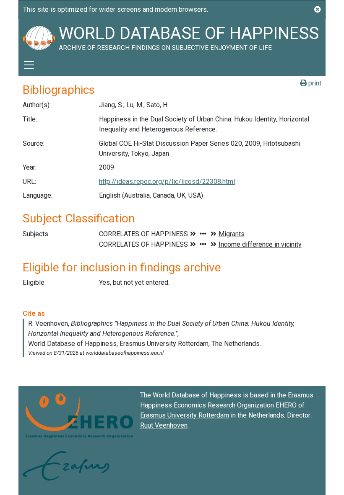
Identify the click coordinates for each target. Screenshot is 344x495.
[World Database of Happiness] (38, 36)
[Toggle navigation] (29, 65)
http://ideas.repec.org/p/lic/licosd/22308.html (167, 182)
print (314, 83)
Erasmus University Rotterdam (184, 415)
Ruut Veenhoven (164, 425)
